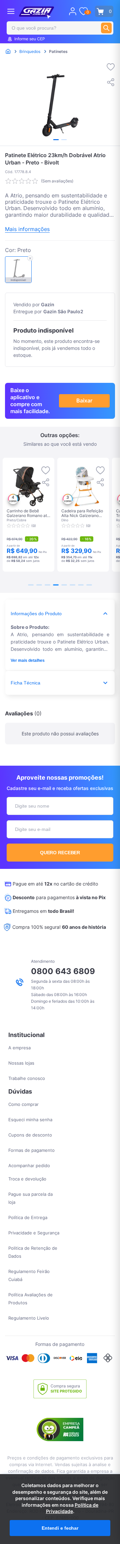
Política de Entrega (27, 1217)
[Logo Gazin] (36, 12)
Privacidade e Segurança (33, 1232)
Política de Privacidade (72, 1508)
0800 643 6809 (63, 971)
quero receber (60, 852)
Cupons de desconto (30, 1135)
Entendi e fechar (60, 1528)
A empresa (19, 1047)
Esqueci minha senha (30, 1119)
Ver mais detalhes (28, 660)
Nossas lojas (21, 1063)
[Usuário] (73, 11)
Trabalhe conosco (26, 1078)
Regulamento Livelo (28, 1318)
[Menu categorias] (11, 11)
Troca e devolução (27, 1178)
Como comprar (23, 1104)
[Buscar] (106, 28)
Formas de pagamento (31, 1150)
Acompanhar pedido (29, 1165)
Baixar (84, 400)
